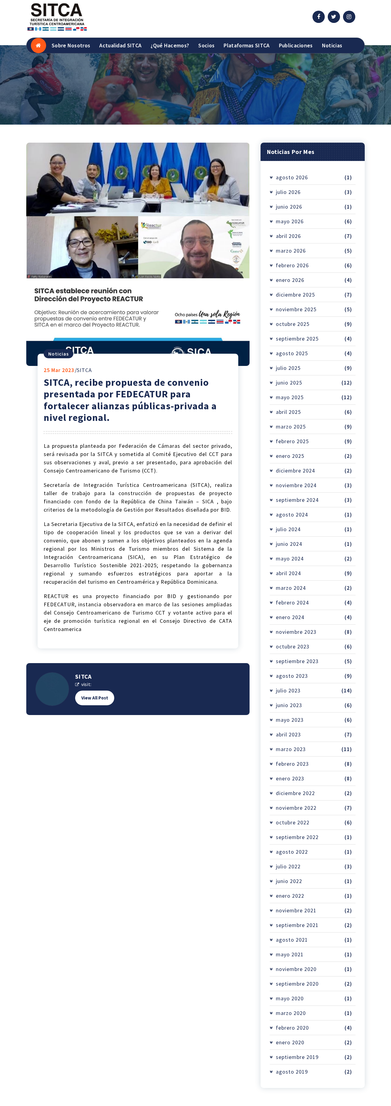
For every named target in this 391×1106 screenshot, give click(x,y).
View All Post (94, 698)
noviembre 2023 (296, 631)
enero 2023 (290, 778)
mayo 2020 (290, 998)
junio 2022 (289, 881)
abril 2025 (288, 411)
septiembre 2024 (297, 499)
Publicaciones (296, 45)
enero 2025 (290, 455)
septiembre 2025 (297, 338)
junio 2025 (289, 382)
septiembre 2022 (297, 837)
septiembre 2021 (297, 925)
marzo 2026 (291, 250)
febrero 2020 (292, 1027)
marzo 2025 (291, 426)
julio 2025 (288, 367)
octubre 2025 (292, 323)
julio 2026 (288, 191)
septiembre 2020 (297, 983)
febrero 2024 (292, 602)
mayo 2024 (290, 558)
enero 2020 (290, 1042)
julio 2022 (288, 866)
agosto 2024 (292, 514)
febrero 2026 (292, 265)
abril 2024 (288, 573)
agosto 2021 (292, 939)
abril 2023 (288, 734)
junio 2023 (289, 705)
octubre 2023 (292, 646)
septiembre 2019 (297, 1056)
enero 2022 (290, 895)
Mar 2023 (59, 370)
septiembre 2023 (297, 661)
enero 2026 (290, 279)
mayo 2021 (290, 954)
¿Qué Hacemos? (170, 45)
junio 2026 (289, 206)
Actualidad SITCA (120, 45)
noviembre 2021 (296, 910)
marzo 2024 (291, 587)
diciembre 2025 (295, 294)
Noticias (332, 45)
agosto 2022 (292, 851)
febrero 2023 (292, 763)
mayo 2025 (290, 397)
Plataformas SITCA (246, 45)
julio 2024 (288, 529)
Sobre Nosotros (71, 45)
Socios (206, 45)
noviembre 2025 (296, 309)
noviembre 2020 (296, 969)
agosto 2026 (292, 177)
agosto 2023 (292, 675)
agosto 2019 (292, 1071)
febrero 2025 (292, 441)
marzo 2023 (291, 749)
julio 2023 (288, 690)
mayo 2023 (290, 719)
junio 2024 (289, 543)
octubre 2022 (292, 822)
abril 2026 (288, 235)
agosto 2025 (292, 353)
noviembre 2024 (296, 485)
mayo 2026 (290, 221)
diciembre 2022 (295, 793)
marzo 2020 (291, 1013)
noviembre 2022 (296, 807)
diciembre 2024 (295, 470)
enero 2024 (290, 617)
